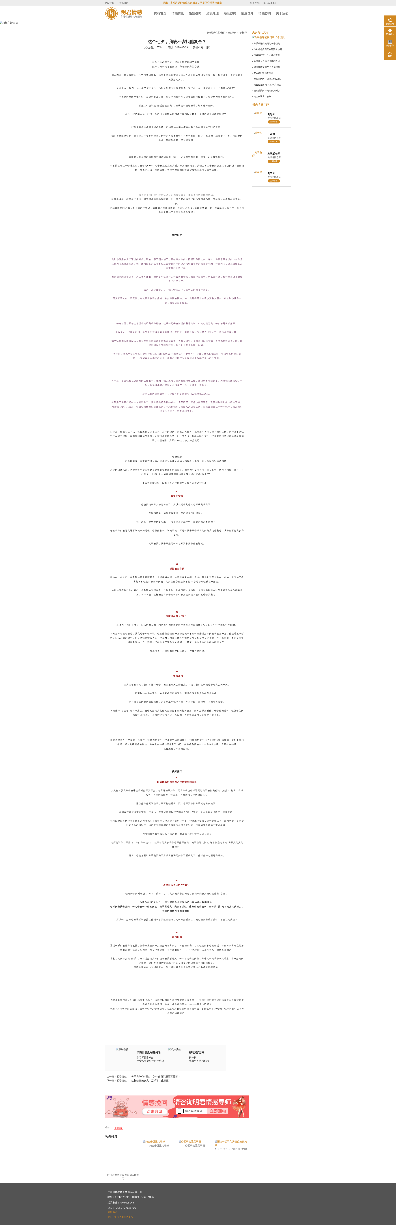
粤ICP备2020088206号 (120, 1217)
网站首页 (160, 13)
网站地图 (112, 1212)
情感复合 (118, 1128)
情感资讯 (178, 13)
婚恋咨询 (230, 13)
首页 (223, 32)
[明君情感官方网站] (123, 13)
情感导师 (247, 13)
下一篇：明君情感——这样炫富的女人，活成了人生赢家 (138, 1080)
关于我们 (282, 13)
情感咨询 (264, 13)
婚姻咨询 (195, 13)
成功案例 (232, 32)
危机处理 (212, 13)
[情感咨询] (154, 1111)
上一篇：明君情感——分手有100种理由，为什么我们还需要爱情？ (143, 1076)
